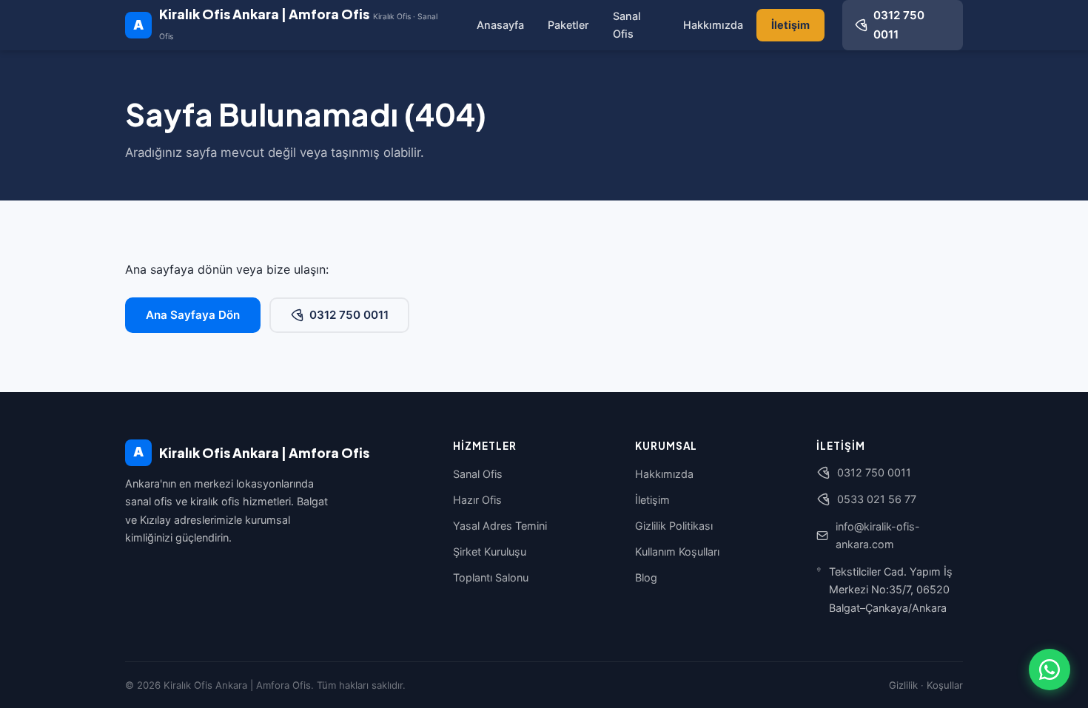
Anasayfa (500, 24)
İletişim (790, 24)
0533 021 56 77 (876, 499)
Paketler (568, 24)
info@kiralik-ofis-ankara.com (878, 535)
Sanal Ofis (627, 25)
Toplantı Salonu (490, 577)
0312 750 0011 (349, 315)
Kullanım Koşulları (677, 551)
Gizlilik (903, 685)
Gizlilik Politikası (674, 525)
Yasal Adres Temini (500, 525)
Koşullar (945, 685)
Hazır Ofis (477, 499)
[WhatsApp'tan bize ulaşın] (1049, 669)
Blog (646, 577)
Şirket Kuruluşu (489, 551)
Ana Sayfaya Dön (193, 315)
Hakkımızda (713, 24)
